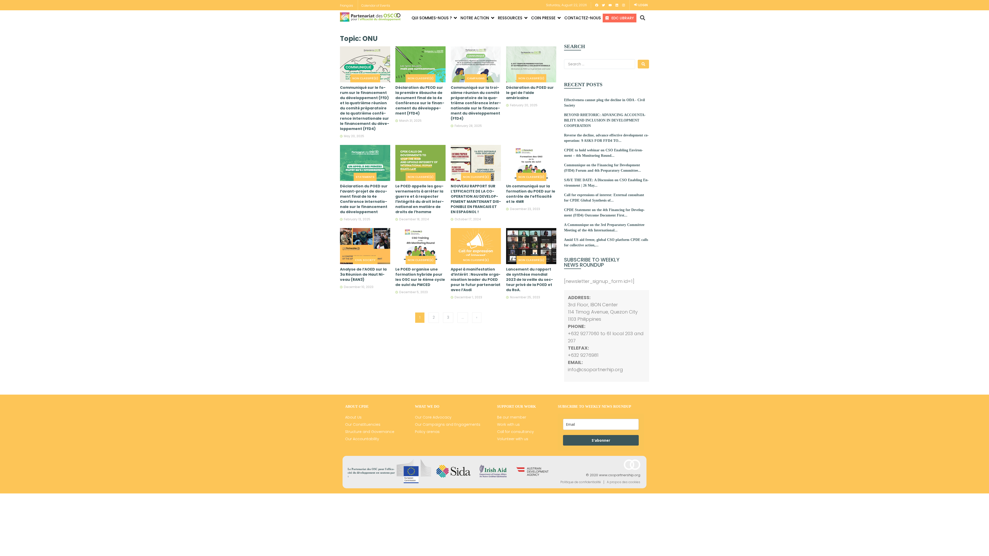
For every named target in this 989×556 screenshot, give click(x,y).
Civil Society (365, 260)
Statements (365, 177)
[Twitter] (603, 5)
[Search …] (640, 18)
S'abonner (601, 440)
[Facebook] (597, 5)
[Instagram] (623, 5)
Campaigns (476, 78)
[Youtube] (610, 5)
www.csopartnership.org (619, 475)
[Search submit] (643, 64)
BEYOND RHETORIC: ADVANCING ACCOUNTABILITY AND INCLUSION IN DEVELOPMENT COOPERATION (605, 120)
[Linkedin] (617, 5)
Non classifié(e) (365, 78)
